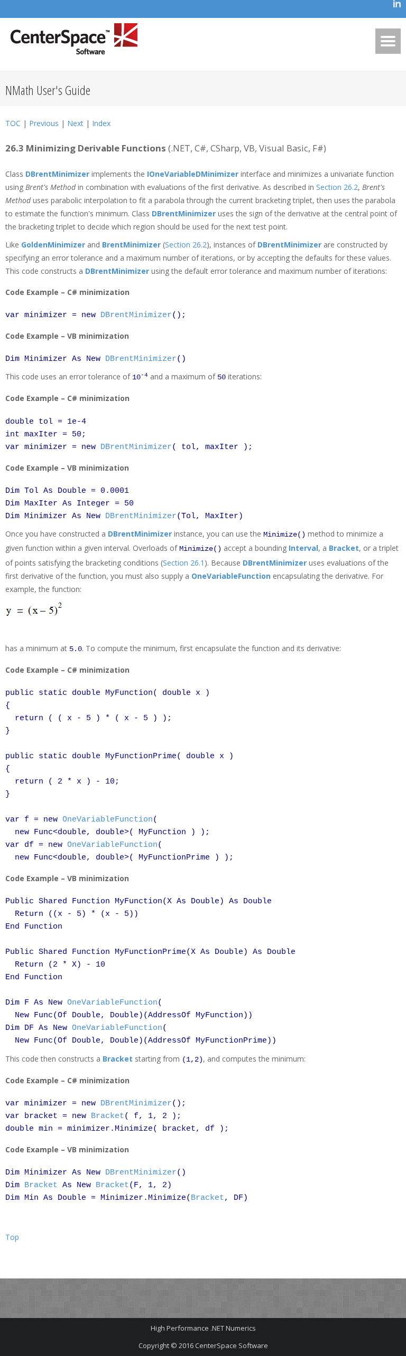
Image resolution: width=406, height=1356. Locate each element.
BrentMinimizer (131, 245)
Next (75, 123)
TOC (13, 123)
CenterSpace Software (231, 1345)
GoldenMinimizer (53, 245)
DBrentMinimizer (57, 174)
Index (101, 123)
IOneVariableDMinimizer (192, 174)
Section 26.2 (337, 187)
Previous (44, 123)
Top (12, 1237)
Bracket (344, 548)
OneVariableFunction (231, 576)
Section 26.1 (184, 563)
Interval (303, 548)
